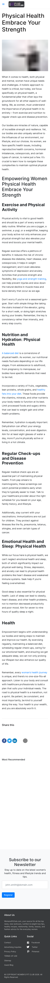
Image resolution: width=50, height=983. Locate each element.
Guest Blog (8, 965)
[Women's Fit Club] (16, 4)
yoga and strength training (31, 279)
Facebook (36, 942)
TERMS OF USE (10, 956)
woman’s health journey (34, 672)
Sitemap (7, 960)
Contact (7, 942)
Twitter (35, 947)
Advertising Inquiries (12, 947)
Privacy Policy (10, 951)
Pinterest (35, 951)
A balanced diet (10, 353)
